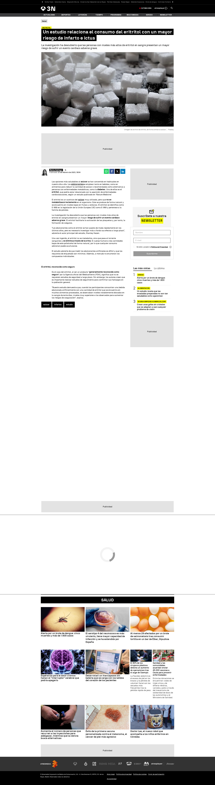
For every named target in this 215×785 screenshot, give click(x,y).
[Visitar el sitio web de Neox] (94, 764)
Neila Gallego (56, 170)
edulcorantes (77, 184)
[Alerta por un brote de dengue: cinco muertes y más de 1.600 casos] (63, 619)
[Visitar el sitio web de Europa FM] (137, 764)
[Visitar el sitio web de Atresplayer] (158, 764)
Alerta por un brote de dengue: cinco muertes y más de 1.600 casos (151, 280)
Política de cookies (140, 774)
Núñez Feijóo (49, 2)
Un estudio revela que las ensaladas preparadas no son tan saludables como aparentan (152, 293)
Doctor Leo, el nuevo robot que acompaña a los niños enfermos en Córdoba (149, 734)
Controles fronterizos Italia (167, 2)
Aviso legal (111, 774)
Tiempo (99, 15)
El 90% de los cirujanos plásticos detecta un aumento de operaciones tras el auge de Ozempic (139, 668)
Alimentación (144, 288)
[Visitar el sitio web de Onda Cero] (129, 764)
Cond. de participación (156, 774)
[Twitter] (65, 170)
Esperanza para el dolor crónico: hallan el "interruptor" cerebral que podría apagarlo (60, 677)
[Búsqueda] (171, 8)
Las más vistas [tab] (141, 268)
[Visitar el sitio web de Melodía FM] (146, 764)
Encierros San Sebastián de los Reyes (93, 2)
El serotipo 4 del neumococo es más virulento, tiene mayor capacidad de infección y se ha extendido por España (105, 637)
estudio (69, 304)
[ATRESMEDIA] (49, 764)
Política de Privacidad (159, 247)
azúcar (81, 199)
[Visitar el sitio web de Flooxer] (170, 764)
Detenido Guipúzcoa (137, 2)
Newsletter (166, 15)
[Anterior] (42, 2)
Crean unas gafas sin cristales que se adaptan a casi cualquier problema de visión (151, 306)
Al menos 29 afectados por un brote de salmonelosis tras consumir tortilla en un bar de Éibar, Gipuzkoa (149, 636)
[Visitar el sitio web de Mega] (111, 764)
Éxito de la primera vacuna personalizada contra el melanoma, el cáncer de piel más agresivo (106, 734)
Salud (107, 600)
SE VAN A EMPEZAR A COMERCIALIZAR (152, 301)
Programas (115, 15)
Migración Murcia (73, 2)
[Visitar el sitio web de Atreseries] (120, 764)
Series (149, 15)
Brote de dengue (151, 2)
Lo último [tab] (159, 268)
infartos (57, 304)
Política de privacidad (124, 774)
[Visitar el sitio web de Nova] (103, 764)
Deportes (65, 15)
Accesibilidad (111, 779)
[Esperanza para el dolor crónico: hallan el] (63, 662)
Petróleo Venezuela (113, 2)
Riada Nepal (125, 2)
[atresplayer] (161, 8)
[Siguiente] (173, 2)
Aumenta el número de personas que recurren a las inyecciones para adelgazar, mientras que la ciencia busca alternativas (61, 734)
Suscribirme (152, 253)
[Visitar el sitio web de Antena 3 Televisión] (77, 764)
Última (146, 8)
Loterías (82, 15)
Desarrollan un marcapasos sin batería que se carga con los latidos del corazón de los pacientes (105, 677)
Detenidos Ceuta (60, 2)
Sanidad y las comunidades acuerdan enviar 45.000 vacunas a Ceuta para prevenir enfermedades (162, 669)
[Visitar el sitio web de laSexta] (85, 764)
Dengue (141, 275)
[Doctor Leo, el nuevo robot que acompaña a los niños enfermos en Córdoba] (152, 717)
